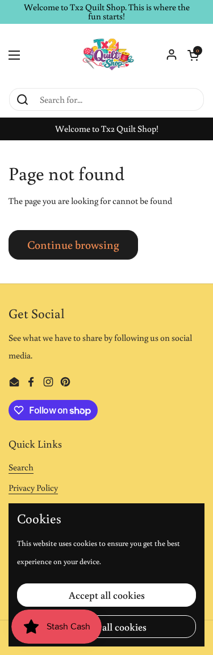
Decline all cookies (107, 626)
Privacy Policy (33, 487)
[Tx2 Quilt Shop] (106, 55)
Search (21, 467)
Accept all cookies (107, 595)
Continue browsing (73, 244)
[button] (193, 55)
